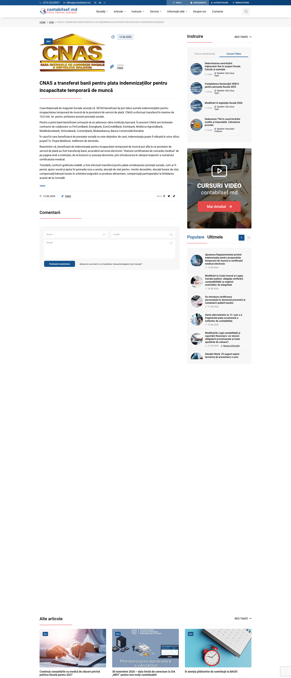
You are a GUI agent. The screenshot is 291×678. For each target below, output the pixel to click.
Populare (195, 237)
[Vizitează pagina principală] (58, 11)
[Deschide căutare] (246, 11)
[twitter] (168, 196)
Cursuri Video (233, 53)
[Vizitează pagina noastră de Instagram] (104, 3)
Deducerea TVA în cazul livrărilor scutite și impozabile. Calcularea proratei (222, 122)
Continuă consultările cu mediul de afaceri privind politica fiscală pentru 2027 (70, 673)
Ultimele (215, 237)
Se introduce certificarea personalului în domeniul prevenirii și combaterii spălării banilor (225, 299)
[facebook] (164, 196)
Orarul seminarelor (205, 53)
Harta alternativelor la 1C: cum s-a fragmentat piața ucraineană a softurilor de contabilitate (223, 317)
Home (43, 22)
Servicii (154, 11)
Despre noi (199, 11)
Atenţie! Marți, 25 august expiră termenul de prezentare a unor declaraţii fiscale (222, 357)
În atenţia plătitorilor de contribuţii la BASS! (211, 671)
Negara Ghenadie (231, 346)
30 (248, 237)
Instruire (137, 11)
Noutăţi (100, 11)
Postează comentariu (59, 264)
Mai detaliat (216, 207)
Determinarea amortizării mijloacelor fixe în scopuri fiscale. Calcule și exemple (223, 66)
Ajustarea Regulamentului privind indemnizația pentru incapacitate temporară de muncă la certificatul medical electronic (224, 259)
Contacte (217, 11)
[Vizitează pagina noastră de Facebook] (95, 3)
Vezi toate (241, 37)
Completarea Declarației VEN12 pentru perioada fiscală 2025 (222, 85)
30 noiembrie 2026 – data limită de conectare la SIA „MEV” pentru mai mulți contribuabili (143, 673)
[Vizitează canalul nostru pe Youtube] (100, 3)
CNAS (120, 67)
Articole (118, 11)
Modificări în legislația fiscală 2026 (223, 102)
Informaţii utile (176, 11)
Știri (51, 22)
